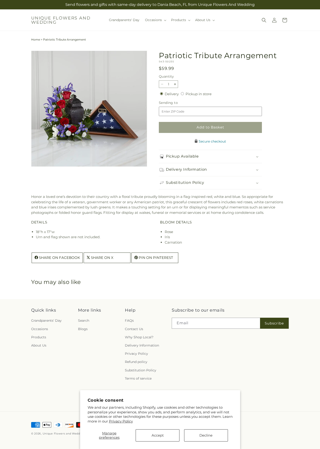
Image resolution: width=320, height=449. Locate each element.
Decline (205, 435)
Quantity (166, 76)
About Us (38, 345)
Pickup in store (199, 94)
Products (38, 337)
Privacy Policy (121, 421)
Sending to (175, 102)
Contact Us (134, 329)
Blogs (83, 329)
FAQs (129, 320)
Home (35, 39)
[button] (155, 20)
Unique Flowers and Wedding (64, 433)
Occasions (39, 329)
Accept (158, 435)
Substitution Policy (140, 370)
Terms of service (138, 378)
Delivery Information (142, 345)
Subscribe (274, 323)
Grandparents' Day (46, 320)
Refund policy (136, 362)
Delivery (172, 94)
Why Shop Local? (139, 337)
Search (83, 320)
